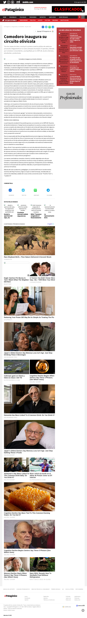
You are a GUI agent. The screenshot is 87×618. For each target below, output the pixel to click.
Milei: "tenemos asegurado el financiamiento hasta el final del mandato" (36, 217)
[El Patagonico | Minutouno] (18, 2)
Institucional (77, 600)
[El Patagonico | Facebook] (8, 2)
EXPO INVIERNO (79, 589)
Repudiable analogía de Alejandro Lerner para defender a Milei (76, 48)
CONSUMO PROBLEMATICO (23, 589)
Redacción (68, 600)
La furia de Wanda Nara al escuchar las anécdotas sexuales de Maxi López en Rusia (76, 80)
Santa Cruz (52, 17)
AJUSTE (40, 20)
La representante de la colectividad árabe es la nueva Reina (49, 218)
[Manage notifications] (83, 610)
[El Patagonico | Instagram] (12, 2)
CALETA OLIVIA (64, 20)
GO (63, 589)
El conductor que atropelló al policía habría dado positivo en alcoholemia (76, 60)
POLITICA (32, 20)
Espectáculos (63, 17)
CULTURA (47, 20)
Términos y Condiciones (49, 600)
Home (4, 17)
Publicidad (76, 598)
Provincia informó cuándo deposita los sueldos (22, 215)
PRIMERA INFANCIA (55, 589)
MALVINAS (55, 20)
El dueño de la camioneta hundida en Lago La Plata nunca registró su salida (75, 39)
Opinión (26, 600)
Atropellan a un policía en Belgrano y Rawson (76, 69)
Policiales (23, 17)
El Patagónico (7, 26)
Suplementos (77, 596)
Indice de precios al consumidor (40, 589)
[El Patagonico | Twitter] (4, 2)
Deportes (43, 17)
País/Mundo (32, 17)
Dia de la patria (70, 589)
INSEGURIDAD (24, 20)
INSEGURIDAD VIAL (73, 33)
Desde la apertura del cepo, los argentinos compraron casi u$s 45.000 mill (9, 218)
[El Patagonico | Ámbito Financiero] (27, 2)
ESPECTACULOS (73, 45)
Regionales (12, 17)
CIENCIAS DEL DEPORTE (9, 589)
